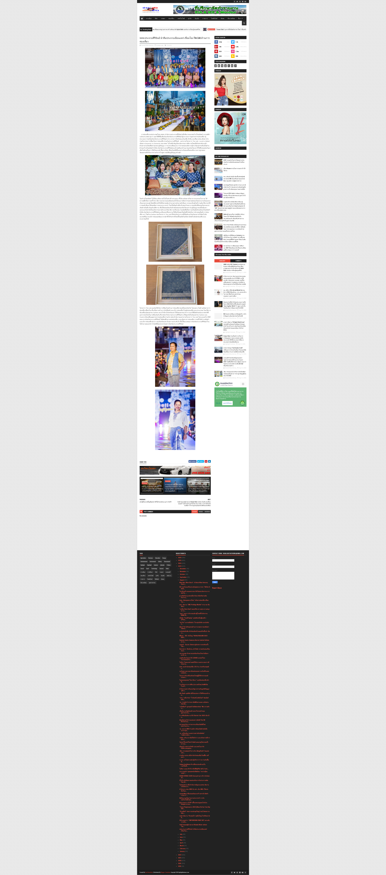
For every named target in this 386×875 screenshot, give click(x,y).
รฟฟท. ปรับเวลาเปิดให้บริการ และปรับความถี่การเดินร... (194, 738)
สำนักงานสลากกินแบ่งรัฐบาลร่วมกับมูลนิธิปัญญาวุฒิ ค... (194, 690)
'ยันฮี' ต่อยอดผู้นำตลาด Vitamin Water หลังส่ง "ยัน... (193, 825)
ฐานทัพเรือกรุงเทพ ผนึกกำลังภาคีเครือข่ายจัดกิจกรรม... (193, 596)
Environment (153, 561)
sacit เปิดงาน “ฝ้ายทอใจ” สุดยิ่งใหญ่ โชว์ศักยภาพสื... (194, 816)
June (181, 837)
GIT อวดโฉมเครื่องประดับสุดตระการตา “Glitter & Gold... (194, 588)
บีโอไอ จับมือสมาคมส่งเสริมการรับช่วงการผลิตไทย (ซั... (193, 781)
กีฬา (156, 18)
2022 (180, 855)
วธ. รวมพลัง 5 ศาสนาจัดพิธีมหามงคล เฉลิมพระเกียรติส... (194, 703)
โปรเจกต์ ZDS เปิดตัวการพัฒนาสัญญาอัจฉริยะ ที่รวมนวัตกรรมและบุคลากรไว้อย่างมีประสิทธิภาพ (234, 195)
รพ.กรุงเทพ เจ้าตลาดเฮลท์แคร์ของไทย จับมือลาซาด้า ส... (193, 654)
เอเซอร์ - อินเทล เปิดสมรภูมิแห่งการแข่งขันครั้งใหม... (193, 645)
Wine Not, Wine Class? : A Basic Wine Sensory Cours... (193, 583)
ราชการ (205, 18)
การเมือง (149, 18)
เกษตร (163, 18)
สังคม (222, 18)
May (181, 840)
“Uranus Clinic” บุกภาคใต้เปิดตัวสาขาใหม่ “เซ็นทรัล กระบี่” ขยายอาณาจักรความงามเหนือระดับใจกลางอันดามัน (168, 29)
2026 (180, 557)
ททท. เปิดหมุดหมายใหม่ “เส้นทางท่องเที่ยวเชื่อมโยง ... (193, 601)
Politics (168, 565)
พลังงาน (169, 575)
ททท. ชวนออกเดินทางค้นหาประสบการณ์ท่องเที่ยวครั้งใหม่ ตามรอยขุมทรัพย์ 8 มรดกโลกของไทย (152, 488)
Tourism (169, 45)
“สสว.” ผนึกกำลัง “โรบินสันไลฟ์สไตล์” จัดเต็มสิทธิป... (193, 698)
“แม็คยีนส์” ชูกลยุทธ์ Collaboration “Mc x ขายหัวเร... (194, 707)
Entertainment (144, 561)
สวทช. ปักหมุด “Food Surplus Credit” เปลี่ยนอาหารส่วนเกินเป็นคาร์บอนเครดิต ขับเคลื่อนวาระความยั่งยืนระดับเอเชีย (234, 350)
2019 (179, 863)
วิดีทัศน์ (157, 579)
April (181, 843)
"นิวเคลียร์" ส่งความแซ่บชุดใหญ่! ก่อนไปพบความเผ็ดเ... (194, 812)
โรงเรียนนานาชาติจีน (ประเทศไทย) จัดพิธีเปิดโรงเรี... (193, 685)
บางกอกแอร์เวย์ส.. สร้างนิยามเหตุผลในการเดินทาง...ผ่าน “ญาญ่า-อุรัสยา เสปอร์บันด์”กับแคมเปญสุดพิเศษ (174, 487)
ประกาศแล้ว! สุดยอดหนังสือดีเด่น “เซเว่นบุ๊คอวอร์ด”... (193, 772)
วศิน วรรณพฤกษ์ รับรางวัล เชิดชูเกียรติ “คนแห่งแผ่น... (194, 752)
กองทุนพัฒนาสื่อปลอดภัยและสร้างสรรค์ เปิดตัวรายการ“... (193, 794)
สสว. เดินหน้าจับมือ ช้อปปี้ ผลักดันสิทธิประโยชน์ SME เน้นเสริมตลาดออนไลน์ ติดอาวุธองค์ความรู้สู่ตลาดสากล (234, 179)
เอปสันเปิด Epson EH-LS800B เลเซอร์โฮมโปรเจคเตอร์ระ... (192, 658)
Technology (154, 568)
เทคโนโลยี (181, 18)
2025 (180, 560)
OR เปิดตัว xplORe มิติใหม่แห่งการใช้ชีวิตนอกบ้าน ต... (194, 694)
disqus (201, 511)
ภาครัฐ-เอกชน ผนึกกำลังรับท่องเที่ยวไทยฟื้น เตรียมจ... (194, 756)
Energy (164, 558)
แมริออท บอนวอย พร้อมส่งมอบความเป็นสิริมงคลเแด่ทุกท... (194, 672)
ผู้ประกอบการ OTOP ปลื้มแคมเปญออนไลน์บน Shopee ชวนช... (193, 803)
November (183, 571)
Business (150, 558)
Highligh (143, 565)
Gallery (160, 561)
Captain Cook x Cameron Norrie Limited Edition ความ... (194, 641)
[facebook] (234, 1)
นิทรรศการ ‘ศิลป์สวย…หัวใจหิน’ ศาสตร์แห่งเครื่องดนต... (194, 650)
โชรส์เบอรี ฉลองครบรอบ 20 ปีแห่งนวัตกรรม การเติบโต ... (194, 592)
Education (157, 558)
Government (167, 561)
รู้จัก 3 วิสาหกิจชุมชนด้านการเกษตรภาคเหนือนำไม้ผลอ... (194, 627)
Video (167, 568)
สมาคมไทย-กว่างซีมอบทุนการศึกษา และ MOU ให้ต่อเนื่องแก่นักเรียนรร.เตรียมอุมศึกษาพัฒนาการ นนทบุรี (234, 248)
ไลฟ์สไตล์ (214, 18)
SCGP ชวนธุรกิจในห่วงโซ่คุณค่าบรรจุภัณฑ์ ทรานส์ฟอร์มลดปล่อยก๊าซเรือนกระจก (233, 162)
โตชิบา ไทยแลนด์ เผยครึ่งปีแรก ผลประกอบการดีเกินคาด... (194, 663)
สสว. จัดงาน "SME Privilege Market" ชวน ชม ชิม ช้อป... (194, 605)
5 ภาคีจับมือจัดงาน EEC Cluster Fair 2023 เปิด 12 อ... (194, 716)
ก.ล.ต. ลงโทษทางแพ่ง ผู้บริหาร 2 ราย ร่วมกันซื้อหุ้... (194, 760)
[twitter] (237, 1)
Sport (147, 568)
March (182, 845)
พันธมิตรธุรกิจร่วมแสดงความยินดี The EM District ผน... (192, 721)
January (182, 851)
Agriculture (143, 558)
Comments (238, 261)
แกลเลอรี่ (168, 572)
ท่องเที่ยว (171, 18)
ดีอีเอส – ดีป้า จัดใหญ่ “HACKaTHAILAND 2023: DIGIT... (193, 636)
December (183, 568)
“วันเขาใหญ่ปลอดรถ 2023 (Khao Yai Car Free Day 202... (194, 808)
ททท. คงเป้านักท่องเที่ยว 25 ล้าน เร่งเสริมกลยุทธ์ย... (194, 667)
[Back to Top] (245, 872)
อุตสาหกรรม (152, 582)
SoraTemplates (149, 872)
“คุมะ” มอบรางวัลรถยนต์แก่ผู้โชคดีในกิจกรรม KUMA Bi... (193, 614)
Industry (156, 565)
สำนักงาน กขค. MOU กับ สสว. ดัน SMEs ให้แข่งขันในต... (193, 790)
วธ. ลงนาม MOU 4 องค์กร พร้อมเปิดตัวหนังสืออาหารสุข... (193, 729)
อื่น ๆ (239, 18)
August (182, 580)
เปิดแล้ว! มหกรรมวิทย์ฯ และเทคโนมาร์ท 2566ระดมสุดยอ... (191, 747)
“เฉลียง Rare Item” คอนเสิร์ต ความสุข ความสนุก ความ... (194, 610)
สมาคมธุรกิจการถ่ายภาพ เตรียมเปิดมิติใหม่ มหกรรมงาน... (192, 725)
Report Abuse (217, 588)
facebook (207, 511)
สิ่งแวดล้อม (231, 18)
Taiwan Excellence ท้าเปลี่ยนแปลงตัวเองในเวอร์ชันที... (192, 765)
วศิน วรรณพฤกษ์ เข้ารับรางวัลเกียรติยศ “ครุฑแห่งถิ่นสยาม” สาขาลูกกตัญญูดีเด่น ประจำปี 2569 (234, 374)
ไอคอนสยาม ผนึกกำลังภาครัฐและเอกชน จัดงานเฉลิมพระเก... (194, 785)
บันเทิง (197, 18)
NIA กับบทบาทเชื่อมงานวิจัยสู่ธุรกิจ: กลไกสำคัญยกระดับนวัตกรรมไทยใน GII (234, 315)
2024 (180, 563)
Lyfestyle (162, 565)
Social (142, 568)
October (182, 574)
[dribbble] (240, 1)
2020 (180, 860)
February (183, 848)
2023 (180, 566)
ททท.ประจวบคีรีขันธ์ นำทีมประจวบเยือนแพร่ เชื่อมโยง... (193, 830)
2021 (179, 858)
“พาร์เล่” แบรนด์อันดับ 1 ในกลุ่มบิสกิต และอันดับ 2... (194, 623)
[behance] (245, 1)
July (181, 834)
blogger (194, 511)
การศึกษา (150, 572)
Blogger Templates (165, 872)
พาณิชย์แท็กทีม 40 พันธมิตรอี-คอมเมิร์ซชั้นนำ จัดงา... (194, 632)
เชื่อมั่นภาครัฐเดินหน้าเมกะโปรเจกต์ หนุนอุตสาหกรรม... (192, 712)
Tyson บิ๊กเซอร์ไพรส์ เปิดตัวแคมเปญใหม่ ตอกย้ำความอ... (193, 743)
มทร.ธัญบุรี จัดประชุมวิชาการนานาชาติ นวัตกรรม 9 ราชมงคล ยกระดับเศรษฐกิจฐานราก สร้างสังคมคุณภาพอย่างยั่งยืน (234, 187)
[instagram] (243, 1)
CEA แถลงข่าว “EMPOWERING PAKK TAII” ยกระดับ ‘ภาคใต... (194, 821)
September (183, 577)
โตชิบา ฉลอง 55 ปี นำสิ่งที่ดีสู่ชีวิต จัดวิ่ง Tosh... (193, 769)
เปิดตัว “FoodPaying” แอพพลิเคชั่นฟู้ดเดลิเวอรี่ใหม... (192, 619)
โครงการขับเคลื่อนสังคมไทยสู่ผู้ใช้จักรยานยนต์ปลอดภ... (193, 676)
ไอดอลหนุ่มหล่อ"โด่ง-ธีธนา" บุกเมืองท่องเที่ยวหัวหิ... (194, 681)
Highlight (213, 29)
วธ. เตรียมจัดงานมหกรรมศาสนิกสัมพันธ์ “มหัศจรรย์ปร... (191, 734)
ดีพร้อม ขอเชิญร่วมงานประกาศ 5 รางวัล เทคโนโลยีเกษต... (191, 799)
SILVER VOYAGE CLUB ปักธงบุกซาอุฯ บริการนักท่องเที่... (194, 777)
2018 (179, 866)
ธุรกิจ (189, 18)
